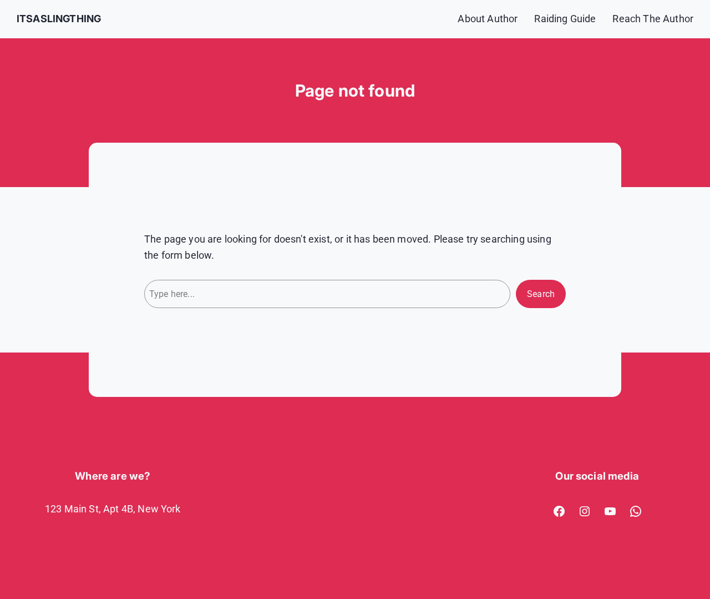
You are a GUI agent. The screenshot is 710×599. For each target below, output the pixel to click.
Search (541, 294)
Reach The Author (652, 18)
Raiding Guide (565, 18)
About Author (488, 18)
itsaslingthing (59, 18)
